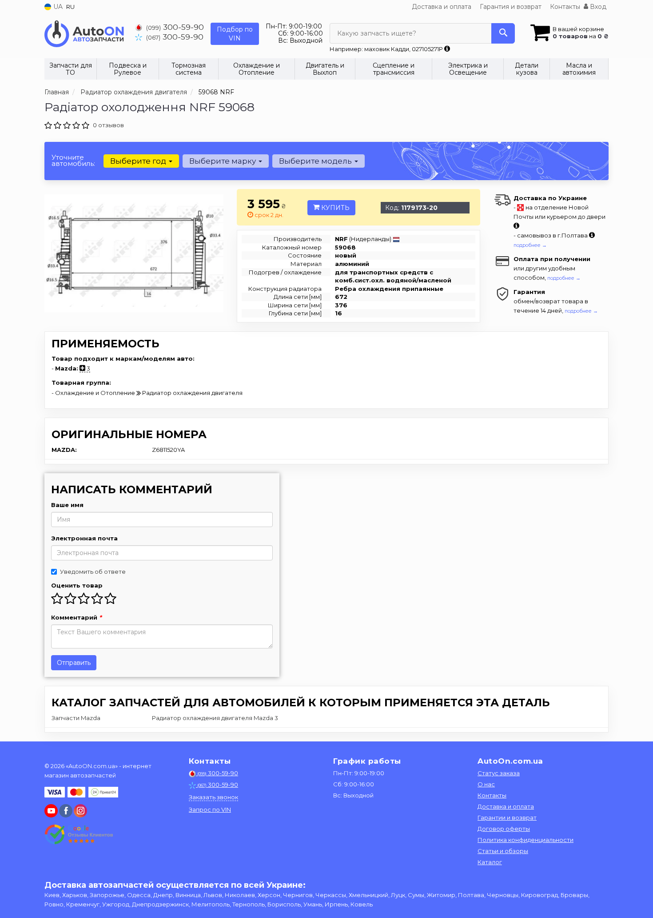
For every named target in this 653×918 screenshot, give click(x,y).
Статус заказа (499, 773)
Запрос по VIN (210, 809)
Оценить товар (77, 585)
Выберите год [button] (139, 161)
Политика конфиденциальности (525, 839)
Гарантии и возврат (507, 817)
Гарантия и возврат (511, 7)
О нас (486, 784)
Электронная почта (84, 538)
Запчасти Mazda (76, 717)
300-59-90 (175, 27)
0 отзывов (108, 125)
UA (57, 7)
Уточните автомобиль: (73, 160)
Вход (597, 7)
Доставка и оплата (441, 7)
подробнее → (530, 245)
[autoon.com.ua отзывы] (78, 834)
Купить (334, 208)
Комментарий (76, 617)
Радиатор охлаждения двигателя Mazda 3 (215, 717)
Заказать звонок (213, 797)
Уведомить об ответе (93, 571)
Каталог (490, 862)
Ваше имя (67, 504)
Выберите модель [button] (316, 161)
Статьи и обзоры (503, 850)
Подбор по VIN (235, 33)
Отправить (74, 663)
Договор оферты (504, 828)
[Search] (503, 33)
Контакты (565, 7)
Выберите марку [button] (223, 161)
